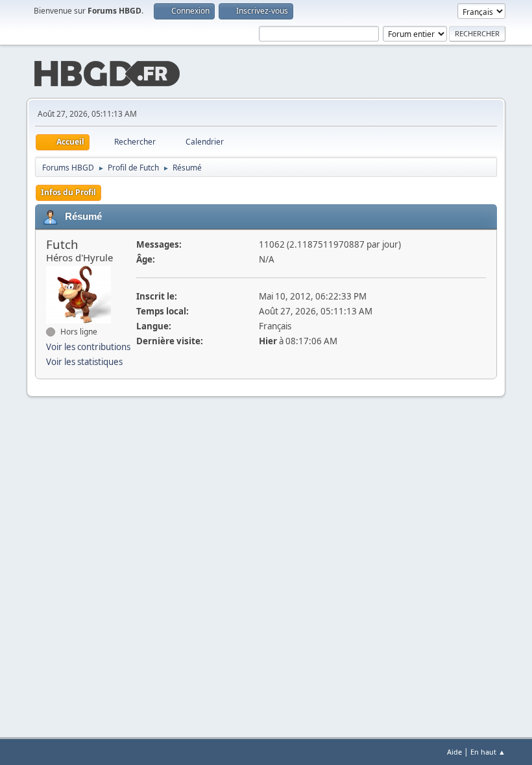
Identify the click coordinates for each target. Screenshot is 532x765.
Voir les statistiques (84, 362)
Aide (454, 752)
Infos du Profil (68, 192)
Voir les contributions (88, 347)
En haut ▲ (487, 752)
